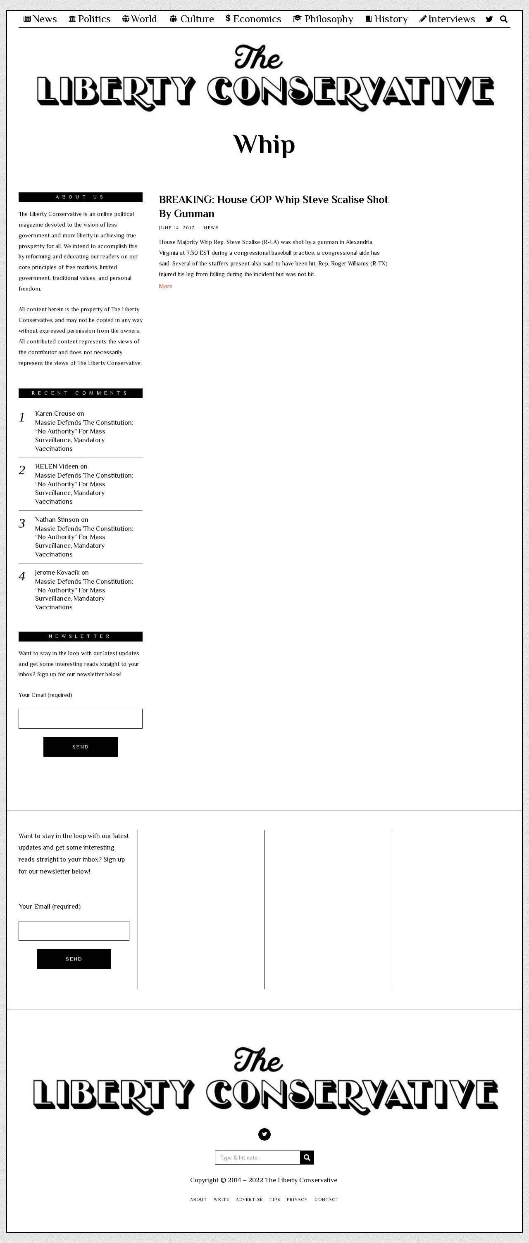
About (198, 1199)
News (211, 227)
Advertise (249, 1199)
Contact (327, 1199)
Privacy (297, 1199)
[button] (307, 1158)
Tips (274, 1199)
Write (221, 1199)
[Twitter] (489, 19)
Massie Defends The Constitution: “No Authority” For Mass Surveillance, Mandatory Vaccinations (84, 435)
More (165, 286)
